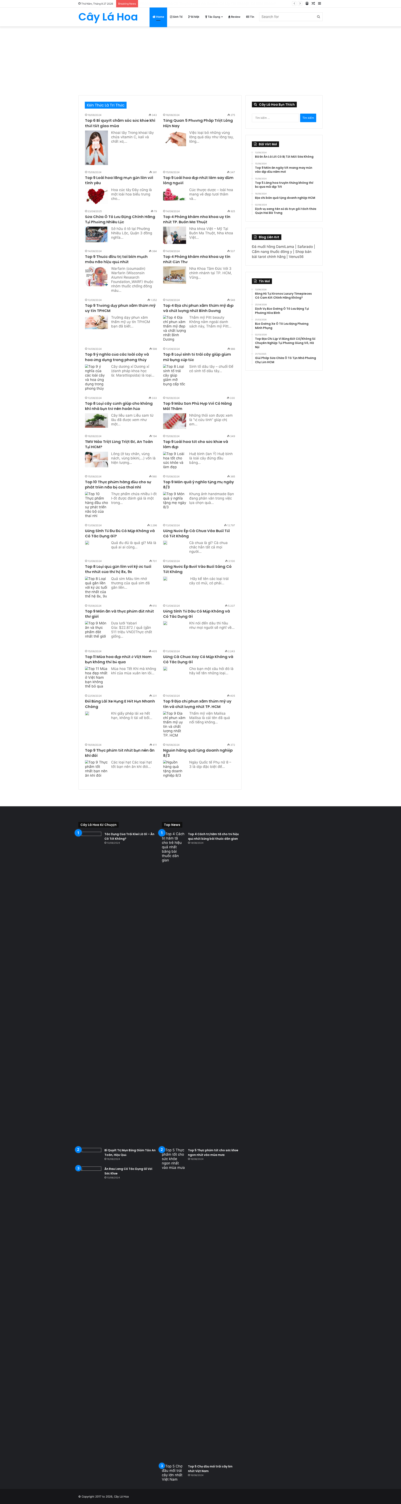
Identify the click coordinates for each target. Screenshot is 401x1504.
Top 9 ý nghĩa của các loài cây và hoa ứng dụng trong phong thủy (117, 357)
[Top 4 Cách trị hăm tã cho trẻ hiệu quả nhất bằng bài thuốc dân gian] (173, 988)
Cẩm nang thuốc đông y (272, 252)
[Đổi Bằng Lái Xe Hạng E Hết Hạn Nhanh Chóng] (87, 713)
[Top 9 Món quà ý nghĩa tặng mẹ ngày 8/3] (174, 500)
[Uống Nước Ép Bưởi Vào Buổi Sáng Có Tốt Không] (165, 579)
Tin (251, 16)
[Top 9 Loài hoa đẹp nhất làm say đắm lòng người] (174, 194)
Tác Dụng (213, 16)
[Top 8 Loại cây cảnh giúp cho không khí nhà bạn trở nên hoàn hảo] (96, 420)
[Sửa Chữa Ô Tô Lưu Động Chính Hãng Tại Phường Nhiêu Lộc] (96, 234)
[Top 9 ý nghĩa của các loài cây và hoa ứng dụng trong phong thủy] (96, 377)
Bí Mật (194, 16)
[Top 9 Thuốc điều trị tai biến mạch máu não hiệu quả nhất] (96, 276)
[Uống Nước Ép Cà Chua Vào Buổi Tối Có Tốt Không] (165, 543)
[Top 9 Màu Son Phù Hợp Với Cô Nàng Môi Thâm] (174, 421)
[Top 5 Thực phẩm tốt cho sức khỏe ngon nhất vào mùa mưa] (173, 1304)
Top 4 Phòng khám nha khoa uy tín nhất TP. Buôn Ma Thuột (196, 219)
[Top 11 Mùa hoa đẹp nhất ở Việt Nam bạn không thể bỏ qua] (96, 678)
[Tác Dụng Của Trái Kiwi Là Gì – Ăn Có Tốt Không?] (89, 988)
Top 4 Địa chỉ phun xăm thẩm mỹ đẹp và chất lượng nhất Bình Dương (198, 308)
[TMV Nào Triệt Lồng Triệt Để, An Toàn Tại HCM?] (96, 459)
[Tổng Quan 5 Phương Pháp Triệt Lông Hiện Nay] (174, 138)
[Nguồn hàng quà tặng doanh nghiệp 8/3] (174, 769)
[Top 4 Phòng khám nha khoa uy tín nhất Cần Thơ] (174, 275)
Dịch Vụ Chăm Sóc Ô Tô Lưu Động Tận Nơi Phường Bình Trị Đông (194, 3)
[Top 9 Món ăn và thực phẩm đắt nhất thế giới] (96, 632)
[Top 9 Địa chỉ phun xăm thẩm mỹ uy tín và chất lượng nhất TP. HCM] (174, 724)
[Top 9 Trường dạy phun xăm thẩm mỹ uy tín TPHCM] (96, 322)
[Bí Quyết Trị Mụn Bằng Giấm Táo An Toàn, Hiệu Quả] (89, 1156)
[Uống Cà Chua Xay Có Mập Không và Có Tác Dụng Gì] (165, 669)
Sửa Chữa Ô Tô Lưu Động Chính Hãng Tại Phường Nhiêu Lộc (120, 219)
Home (160, 16)
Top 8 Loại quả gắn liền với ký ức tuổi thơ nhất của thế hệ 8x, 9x (118, 569)
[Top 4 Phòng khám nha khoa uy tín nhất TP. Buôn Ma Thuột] (174, 235)
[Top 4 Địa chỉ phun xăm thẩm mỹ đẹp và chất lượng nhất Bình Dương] (174, 328)
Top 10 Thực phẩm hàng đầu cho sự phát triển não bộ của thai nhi (118, 484)
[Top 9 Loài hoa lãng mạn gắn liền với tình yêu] (96, 196)
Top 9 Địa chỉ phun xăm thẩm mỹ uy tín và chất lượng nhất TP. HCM (197, 704)
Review (235, 16)
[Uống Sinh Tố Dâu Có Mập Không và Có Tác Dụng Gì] (165, 623)
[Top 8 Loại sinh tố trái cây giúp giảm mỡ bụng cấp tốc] (174, 375)
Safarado (305, 247)
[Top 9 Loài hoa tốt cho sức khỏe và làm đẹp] (174, 460)
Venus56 (296, 257)
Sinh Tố (177, 16)
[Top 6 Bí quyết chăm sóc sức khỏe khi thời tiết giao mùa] (96, 148)
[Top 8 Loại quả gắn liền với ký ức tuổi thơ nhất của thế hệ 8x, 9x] (96, 588)
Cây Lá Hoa (121, 1496)
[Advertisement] (200, 57)
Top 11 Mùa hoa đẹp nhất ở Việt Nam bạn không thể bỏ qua (118, 659)
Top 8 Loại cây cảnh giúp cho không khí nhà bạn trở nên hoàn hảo (119, 406)
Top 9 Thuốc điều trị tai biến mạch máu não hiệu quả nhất (116, 259)
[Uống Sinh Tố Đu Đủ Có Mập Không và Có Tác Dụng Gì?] (87, 543)
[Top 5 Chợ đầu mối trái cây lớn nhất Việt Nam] (173, 1473)
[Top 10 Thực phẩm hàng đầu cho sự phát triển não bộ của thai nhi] (96, 505)
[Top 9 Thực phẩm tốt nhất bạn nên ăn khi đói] (96, 771)
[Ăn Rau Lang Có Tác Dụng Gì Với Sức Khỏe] (89, 1323)
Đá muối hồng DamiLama (273, 247)
